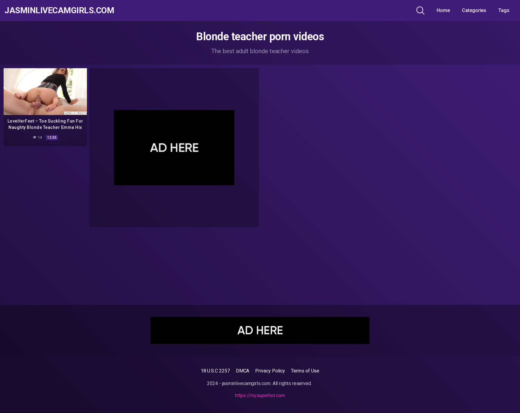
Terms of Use (305, 371)
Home (443, 10)
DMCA (242, 371)
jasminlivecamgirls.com (59, 10)
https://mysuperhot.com (260, 395)
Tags (503, 10)
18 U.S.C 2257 (215, 371)
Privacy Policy (270, 371)
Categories (474, 10)
